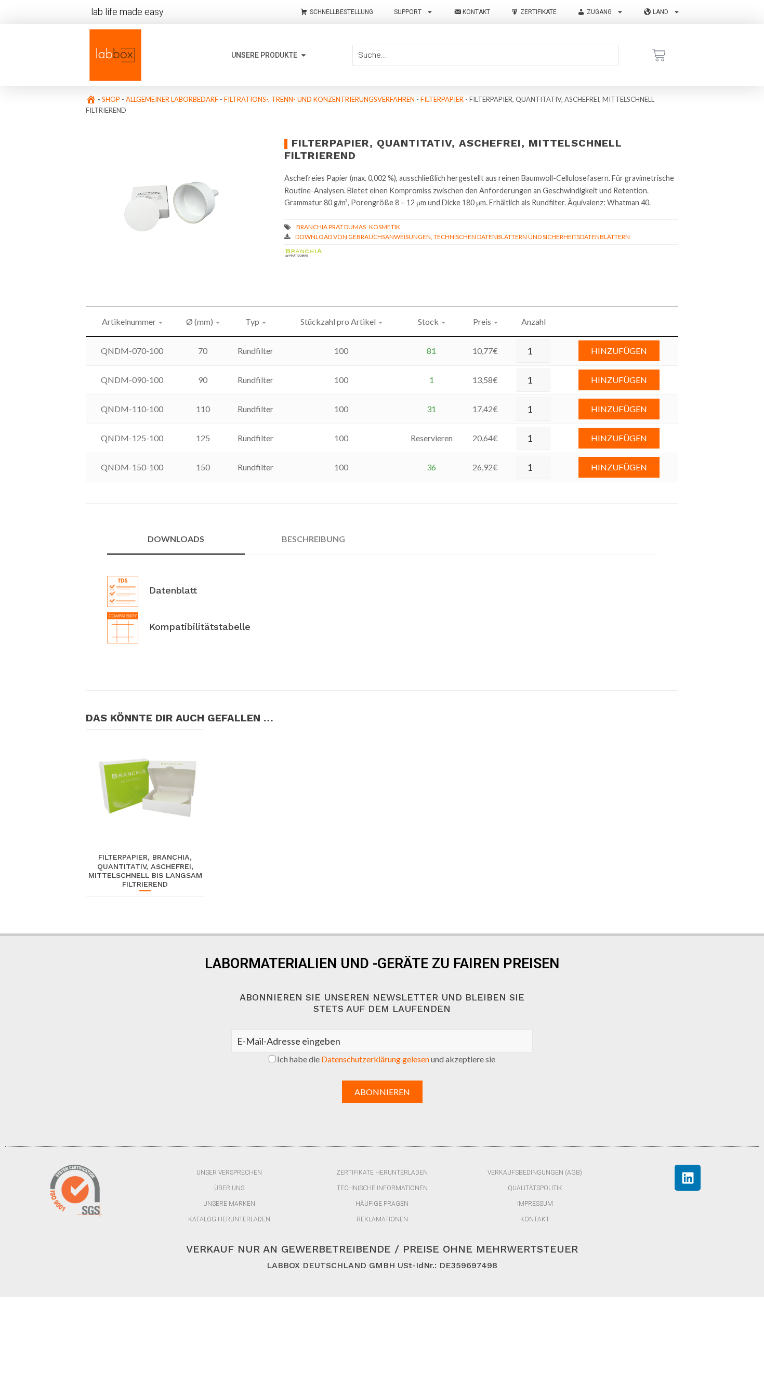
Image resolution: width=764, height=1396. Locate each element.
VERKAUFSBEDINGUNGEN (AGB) (535, 1172)
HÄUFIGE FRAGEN (382, 1203)
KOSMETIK (384, 227)
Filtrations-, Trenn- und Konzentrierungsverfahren (319, 99)
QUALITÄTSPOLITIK (535, 1188)
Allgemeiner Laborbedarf (172, 99)
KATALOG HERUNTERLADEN (229, 1219)
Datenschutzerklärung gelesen (375, 1059)
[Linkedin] (688, 1178)
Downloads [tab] (176, 539)
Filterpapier (442, 99)
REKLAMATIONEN (382, 1219)
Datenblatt (171, 590)
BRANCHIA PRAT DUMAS (331, 227)
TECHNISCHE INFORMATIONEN (382, 1188)
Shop (111, 99)
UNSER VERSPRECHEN (229, 1172)
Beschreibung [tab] (313, 539)
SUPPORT (407, 12)
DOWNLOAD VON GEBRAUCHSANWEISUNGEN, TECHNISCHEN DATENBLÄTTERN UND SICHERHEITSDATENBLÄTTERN (462, 237)
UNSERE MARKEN (229, 1203)
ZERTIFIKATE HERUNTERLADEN (382, 1172)
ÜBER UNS (229, 1188)
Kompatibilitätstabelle (198, 626)
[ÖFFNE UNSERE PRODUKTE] (303, 55)
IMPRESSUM (535, 1203)
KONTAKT (534, 1219)
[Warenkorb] (659, 55)
